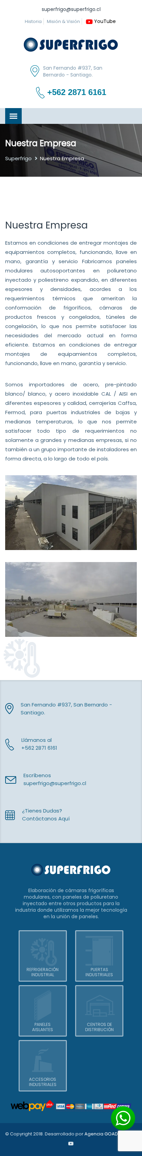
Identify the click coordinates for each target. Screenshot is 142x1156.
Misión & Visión (63, 21)
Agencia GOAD (101, 1134)
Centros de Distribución (99, 1026)
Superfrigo (18, 158)
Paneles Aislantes (42, 1026)
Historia (33, 21)
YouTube (105, 21)
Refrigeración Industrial (43, 972)
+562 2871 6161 (76, 92)
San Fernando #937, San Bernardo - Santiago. (72, 71)
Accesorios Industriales (43, 1081)
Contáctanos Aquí (46, 818)
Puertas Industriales (99, 972)
